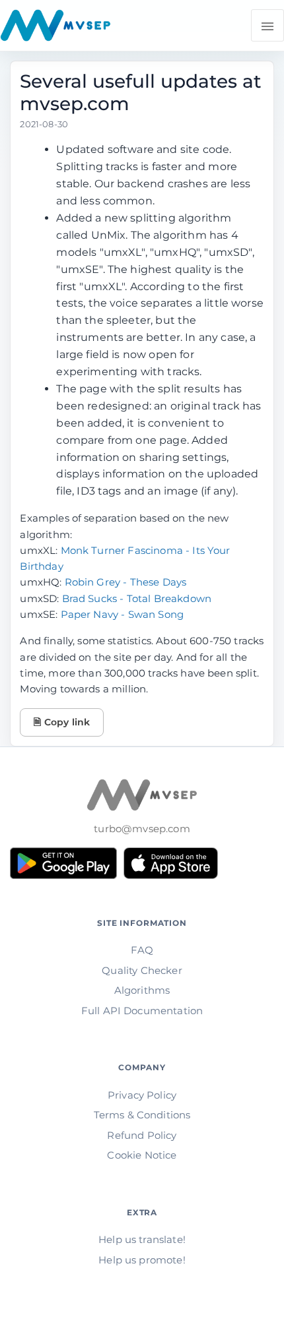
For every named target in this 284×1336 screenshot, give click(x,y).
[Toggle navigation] (267, 25)
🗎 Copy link (62, 722)
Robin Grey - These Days (126, 582)
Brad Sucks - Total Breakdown (136, 598)
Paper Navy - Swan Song (122, 614)
